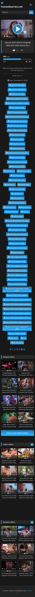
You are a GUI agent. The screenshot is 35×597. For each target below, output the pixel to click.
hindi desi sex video (18, 134)
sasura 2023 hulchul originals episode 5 (18, 317)
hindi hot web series (18, 157)
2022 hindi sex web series (18, 112)
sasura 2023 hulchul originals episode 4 (18, 313)
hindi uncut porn (18, 198)
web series (14, 338)
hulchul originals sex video (18, 270)
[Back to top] (29, 591)
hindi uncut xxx (25, 207)
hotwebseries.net (12, 6)
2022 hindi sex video (18, 107)
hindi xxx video (17, 216)
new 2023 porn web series (18, 279)
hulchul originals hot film (17, 261)
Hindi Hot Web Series (18, 85)
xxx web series (17, 342)
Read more (17, 76)
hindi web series (12, 211)
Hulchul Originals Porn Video (18, 98)
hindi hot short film (18, 148)
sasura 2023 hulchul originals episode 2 (18, 304)
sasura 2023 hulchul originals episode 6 (18, 322)
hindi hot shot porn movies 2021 (18, 153)
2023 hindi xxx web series (18, 130)
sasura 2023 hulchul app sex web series (18, 289)
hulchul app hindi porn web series (18, 220)
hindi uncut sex (10, 207)
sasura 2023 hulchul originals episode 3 (18, 308)
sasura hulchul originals (18, 333)
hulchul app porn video (18, 229)
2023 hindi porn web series (18, 121)
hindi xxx (25, 211)
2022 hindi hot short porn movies (18, 103)
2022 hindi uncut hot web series (18, 116)
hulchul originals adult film (18, 257)
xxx (24, 338)
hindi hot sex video (18, 143)
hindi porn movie (25, 171)
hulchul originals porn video (18, 266)
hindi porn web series (17, 180)
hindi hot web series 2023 (18, 162)
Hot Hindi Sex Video (18, 94)
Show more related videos (17, 433)
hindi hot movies (18, 139)
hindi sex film (10, 184)
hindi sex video (24, 184)
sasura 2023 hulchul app (17, 284)
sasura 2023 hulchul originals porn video (17, 328)
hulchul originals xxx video (18, 275)
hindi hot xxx (10, 171)
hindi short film (17, 193)
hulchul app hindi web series (18, 225)
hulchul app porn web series (18, 234)
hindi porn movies (17, 175)
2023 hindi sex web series (18, 125)
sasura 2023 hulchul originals (18, 295)
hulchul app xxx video (17, 243)
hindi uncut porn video (18, 202)
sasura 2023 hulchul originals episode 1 (18, 299)
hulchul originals (18, 252)
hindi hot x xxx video (18, 166)
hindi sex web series (18, 189)
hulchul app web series (18, 238)
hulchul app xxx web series (18, 248)
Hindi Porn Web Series (18, 89)
